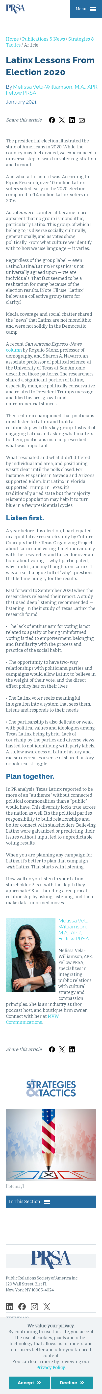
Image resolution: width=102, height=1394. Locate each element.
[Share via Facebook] (52, 117)
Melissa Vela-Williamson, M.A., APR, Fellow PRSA (52, 90)
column (14, 350)
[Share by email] (81, 117)
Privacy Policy (50, 1367)
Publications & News (44, 39)
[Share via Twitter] (61, 117)
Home (13, 39)
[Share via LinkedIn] (72, 117)
